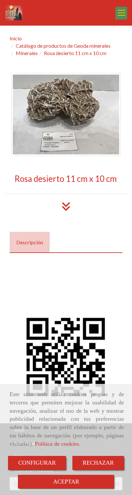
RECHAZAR (98, 462)
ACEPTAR (66, 481)
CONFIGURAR (37, 462)
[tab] (30, 242)
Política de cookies (57, 444)
